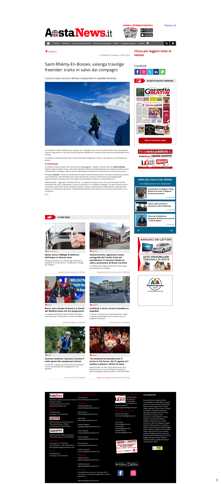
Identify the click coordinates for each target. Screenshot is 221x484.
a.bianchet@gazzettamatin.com (88, 408)
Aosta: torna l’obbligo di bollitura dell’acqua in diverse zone (62, 256)
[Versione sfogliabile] (130, 31)
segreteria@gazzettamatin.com (63, 447)
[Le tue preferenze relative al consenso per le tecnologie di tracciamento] (217, 480)
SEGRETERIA (82, 455)
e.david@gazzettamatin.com (87, 420)
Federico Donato (110, 55)
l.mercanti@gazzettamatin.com (88, 400)
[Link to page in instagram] (144, 72)
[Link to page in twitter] (150, 72)
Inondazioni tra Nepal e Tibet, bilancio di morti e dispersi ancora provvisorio (161, 191)
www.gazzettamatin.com (57, 406)
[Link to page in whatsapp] (162, 72)
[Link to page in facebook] (137, 72)
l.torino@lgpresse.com (122, 424)
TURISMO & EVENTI (128, 43)
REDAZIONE (53, 440)
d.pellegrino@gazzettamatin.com (89, 427)
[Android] (147, 30)
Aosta (49, 251)
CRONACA (66, 43)
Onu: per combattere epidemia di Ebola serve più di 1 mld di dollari (161, 218)
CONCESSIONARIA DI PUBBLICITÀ (126, 394)
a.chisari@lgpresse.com (127, 416)
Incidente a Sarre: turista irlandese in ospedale (109, 309)
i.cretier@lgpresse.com (123, 428)
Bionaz (99, 377)
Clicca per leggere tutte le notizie (152, 53)
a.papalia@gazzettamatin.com (88, 439)
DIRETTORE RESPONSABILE (87, 395)
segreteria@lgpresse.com (128, 407)
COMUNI (56, 43)
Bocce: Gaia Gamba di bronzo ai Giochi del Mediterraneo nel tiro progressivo (65, 309)
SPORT (116, 43)
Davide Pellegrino (70, 322)
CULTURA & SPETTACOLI (81, 43)
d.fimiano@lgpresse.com (123, 432)
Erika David (117, 377)
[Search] (166, 43)
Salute (54, 251)
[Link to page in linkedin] (156, 72)
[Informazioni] (147, 43)
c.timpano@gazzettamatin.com (88, 433)
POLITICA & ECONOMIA (102, 43)
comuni (94, 251)
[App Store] (147, 35)
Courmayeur (107, 377)
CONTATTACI (82, 470)
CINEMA (94, 355)
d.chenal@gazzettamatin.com (88, 414)
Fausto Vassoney (70, 272)
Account (118, 419)
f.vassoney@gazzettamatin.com (88, 451)
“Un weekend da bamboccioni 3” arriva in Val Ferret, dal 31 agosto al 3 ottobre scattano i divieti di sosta (109, 361)
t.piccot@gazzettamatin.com (87, 445)
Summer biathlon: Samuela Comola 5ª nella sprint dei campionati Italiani (64, 360)
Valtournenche (102, 272)
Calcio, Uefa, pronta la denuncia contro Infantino (159, 204)
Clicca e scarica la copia (155, 140)
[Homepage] (48, 43)
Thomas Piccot (116, 322)
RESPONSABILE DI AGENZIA (124, 411)
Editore (52, 409)
